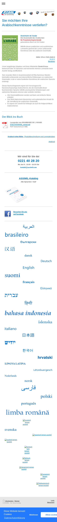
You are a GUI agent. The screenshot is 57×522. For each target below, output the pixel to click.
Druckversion (9, 501)
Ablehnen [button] (33, 515)
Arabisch (52, 142)
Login (52, 500)
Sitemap (16, 501)
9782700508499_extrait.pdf (20, 125)
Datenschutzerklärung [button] (14, 518)
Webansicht (50, 502)
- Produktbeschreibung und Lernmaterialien (31, 137)
